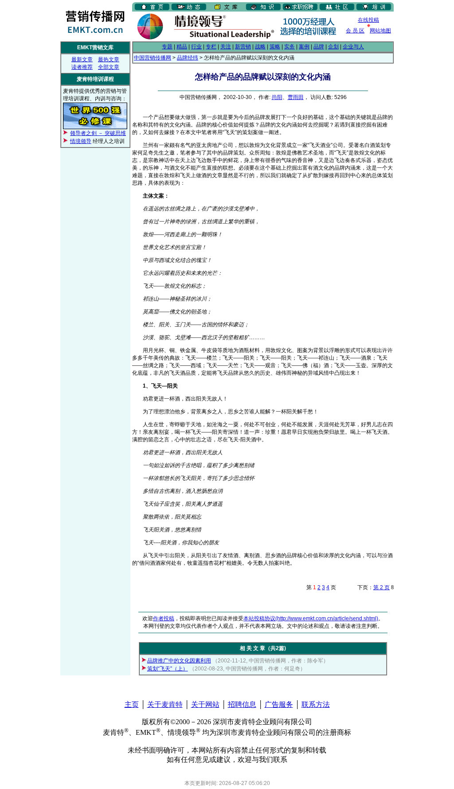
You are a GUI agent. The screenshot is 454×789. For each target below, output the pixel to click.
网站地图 (380, 31)
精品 (181, 47)
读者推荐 (82, 67)
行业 (196, 47)
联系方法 (315, 704)
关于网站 (205, 704)
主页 (132, 704)
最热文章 (108, 59)
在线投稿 (368, 20)
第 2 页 (381, 587)
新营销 (243, 47)
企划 (333, 47)
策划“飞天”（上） (167, 669)
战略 (260, 47)
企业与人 (353, 47)
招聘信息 (242, 704)
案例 (304, 47)
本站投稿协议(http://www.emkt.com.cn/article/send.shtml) (310, 618)
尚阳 (277, 97)
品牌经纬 (187, 58)
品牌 (318, 47)
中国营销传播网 (152, 58)
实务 (289, 47)
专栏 (211, 47)
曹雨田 (296, 97)
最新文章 (82, 59)
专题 (167, 47)
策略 (275, 47)
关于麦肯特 (165, 704)
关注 (225, 47)
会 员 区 (355, 31)
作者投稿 (163, 618)
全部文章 (108, 67)
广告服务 (279, 704)
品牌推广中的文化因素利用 (179, 661)
